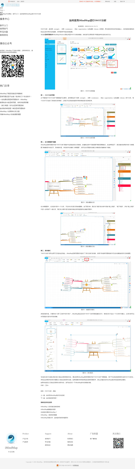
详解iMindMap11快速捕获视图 (10, 114)
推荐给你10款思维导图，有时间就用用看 (14, 102)
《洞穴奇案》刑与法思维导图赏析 (12, 105)
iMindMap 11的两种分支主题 (10, 111)
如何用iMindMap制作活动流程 (55, 395)
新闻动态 (48, 445)
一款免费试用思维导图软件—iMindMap (13, 99)
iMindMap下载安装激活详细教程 (11, 93)
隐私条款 (70, 442)
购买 (1, 12)
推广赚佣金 (93, 438)
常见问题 (4, 32)
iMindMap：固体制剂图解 (49, 415)
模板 (54, 391)
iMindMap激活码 (111, 380)
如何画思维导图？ (51, 398)
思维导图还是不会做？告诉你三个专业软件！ (16, 96)
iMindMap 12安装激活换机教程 (50, 406)
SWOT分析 (48, 391)
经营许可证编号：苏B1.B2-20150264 (71, 462)
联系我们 (70, 438)
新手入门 (4, 25)
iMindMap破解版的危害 (48, 409)
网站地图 (70, 445)
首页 (1, 8)
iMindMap (39, 462)
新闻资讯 (4, 35)
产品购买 (25, 442)
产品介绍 (25, 438)
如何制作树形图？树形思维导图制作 (12, 108)
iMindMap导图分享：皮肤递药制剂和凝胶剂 (54, 417)
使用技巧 (4, 29)
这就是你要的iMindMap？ (49, 412)
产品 (2, 10)
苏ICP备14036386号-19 (66, 465)
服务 (1, 14)
